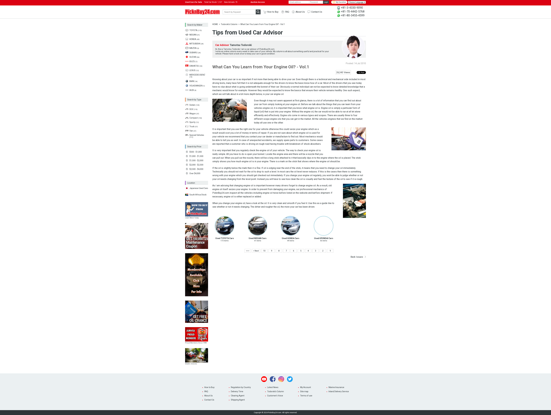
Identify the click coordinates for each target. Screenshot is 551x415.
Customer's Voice (275, 395)
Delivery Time (237, 391)
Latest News (272, 387)
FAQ (287, 11)
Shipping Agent (238, 400)
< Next (256, 251)
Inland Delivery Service (339, 391)
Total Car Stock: (213, 2)
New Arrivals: (230, 2)
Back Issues (357, 257)
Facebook (273, 379)
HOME (215, 24)
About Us (300, 11)
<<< (247, 251)
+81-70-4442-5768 (352, 11)
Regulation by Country (241, 387)
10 (264, 251)
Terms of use (306, 395)
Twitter (290, 379)
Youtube (264, 379)
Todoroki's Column (229, 24)
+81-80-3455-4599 (352, 15)
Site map (304, 391)
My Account (305, 387)
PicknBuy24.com (202, 12)
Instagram (281, 379)
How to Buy (273, 11)
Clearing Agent (237, 395)
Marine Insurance (336, 387)
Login (326, 2)
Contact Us (316, 11)
